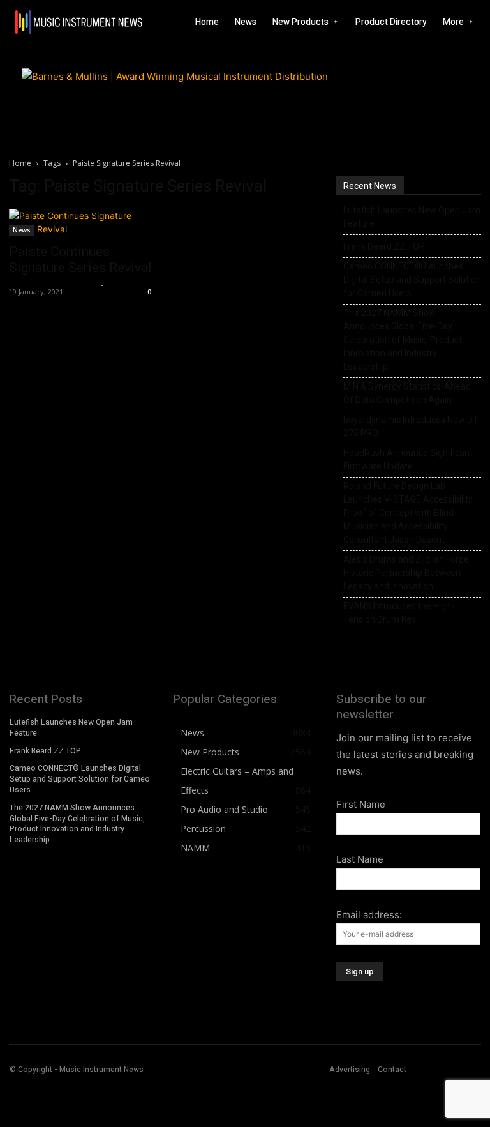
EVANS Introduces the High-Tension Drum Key (398, 612)
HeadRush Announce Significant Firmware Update (408, 459)
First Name (360, 804)
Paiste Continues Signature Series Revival (80, 259)
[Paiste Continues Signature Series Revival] (81, 222)
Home (20, 163)
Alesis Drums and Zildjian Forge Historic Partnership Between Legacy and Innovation (406, 572)
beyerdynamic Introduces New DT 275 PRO (411, 426)
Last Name (359, 859)
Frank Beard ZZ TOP (384, 246)
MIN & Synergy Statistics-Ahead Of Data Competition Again (407, 393)
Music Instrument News (53, 284)
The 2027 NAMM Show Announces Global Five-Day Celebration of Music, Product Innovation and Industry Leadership (402, 340)
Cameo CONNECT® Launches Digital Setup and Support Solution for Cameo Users (412, 279)
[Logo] (56, 22)
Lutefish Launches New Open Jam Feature (411, 217)
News (22, 229)
